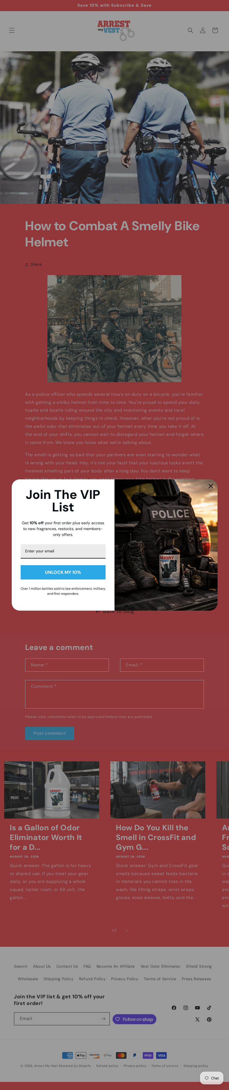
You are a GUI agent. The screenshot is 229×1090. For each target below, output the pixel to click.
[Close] (211, 486)
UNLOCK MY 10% (63, 572)
